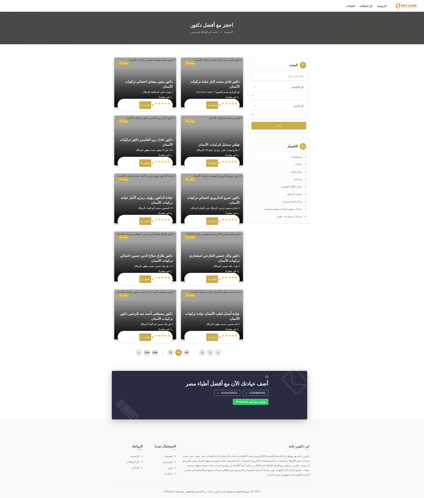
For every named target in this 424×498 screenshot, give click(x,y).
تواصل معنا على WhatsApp (251, 402)
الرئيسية (381, 6)
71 (170, 352)
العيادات (350, 6)
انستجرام (168, 462)
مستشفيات (296, 156)
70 (178, 352)
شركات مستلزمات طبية (289, 216)
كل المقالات (365, 6)
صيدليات (297, 179)
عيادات (298, 164)
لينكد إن (168, 473)
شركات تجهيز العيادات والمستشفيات (283, 209)
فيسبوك (168, 456)
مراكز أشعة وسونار (292, 201)
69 (186, 352)
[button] (278, 87)
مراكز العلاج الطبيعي (291, 186)
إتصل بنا (145, 105)
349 (146, 352)
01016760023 (229, 393)
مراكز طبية (296, 171)
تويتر (170, 468)
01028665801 (257, 393)
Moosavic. (169, 491)
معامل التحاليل (294, 194)
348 (154, 352)
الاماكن (135, 468)
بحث (278, 125)
